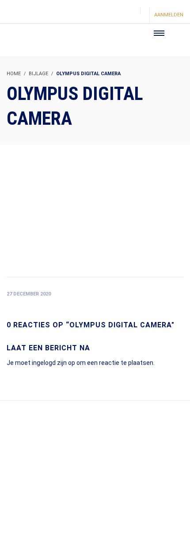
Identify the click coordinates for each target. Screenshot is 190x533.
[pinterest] (115, 15)
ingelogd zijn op (53, 362)
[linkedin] (130, 15)
